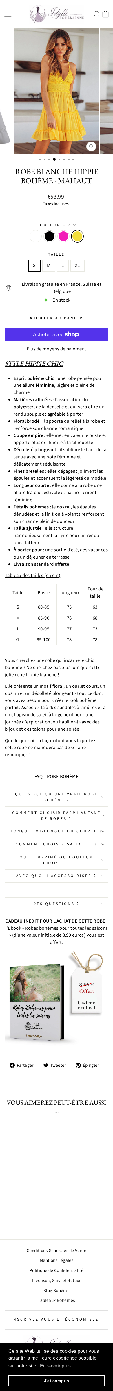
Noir (49, 236)
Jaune (77, 236)
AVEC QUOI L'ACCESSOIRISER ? (56, 876)
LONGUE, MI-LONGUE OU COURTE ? (56, 831)
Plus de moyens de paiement (57, 349)
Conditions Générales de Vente (56, 1250)
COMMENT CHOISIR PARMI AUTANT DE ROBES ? (56, 815)
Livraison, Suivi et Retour (56, 1280)
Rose (63, 236)
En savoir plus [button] (55, 1365)
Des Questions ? (56, 903)
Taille (56, 254)
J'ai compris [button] (56, 1380)
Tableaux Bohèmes (56, 1300)
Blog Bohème (56, 1290)
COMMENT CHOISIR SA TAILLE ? (56, 844)
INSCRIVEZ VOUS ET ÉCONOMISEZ (55, 1319)
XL (77, 265)
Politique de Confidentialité (57, 1270)
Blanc (35, 236)
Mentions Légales (57, 1260)
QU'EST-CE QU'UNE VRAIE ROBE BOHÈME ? (56, 797)
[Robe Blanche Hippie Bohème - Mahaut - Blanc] (14, 1219)
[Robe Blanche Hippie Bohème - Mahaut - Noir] (21, 1219)
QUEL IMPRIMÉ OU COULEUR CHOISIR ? (56, 860)
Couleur (57, 225)
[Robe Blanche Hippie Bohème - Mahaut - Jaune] (34, 1219)
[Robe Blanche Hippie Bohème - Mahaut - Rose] (28, 1219)
